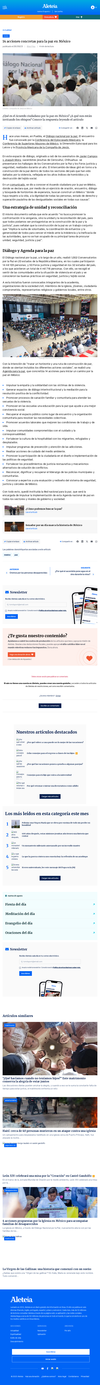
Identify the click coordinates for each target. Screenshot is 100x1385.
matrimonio (9, 1025)
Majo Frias (31, 46)
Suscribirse (50, 1352)
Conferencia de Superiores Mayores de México (30, 143)
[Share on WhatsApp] (96, 128)
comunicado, (18, 184)
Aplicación (42, 1334)
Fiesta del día (15, 904)
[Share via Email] (92, 128)
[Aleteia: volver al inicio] (50, 6)
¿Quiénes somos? (48, 1376)
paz (16, 555)
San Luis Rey (59, 11)
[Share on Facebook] (78, 128)
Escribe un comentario (50, 705)
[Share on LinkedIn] (82, 128)
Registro (21, 17)
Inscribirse (11, 616)
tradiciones (9, 1238)
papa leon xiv (10, 1145)
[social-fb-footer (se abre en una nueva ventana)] (47, 1368)
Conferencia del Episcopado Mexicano (57, 140)
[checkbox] (6, 611)
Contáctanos (73, 1376)
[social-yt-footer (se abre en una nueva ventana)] (42, 1368)
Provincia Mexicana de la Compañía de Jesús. (43, 147)
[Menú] (19, 7)
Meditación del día (20, 914)
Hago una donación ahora (20, 654)
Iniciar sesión (51, 1359)
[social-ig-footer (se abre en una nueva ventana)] (57, 1368)
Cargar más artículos (50, 796)
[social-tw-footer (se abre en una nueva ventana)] (52, 1368)
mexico (7, 555)
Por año (68, 1330)
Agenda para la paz (14, 371)
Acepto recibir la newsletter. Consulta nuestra (37, 610)
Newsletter (42, 1330)
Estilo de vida (15, 1338)
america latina (10, 1100)
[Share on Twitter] (87, 128)
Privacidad (85, 1376)
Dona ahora (49, 17)
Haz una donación (32, 1376)
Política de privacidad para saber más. (53, 610)
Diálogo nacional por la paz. (62, 136)
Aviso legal (62, 1376)
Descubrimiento (16, 1341)
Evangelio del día (18, 923)
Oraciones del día (18, 933)
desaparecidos (11, 1190)
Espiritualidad (15, 1334)
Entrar (58, 696)
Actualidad (7, 30)
